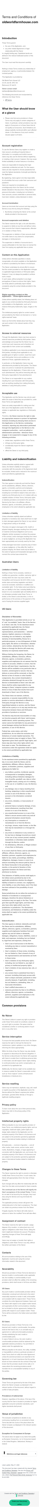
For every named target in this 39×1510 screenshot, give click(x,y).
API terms (8, 100)
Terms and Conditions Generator (24, 1493)
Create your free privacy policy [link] (19, 1502)
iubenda (19, 1473)
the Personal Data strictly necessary (21, 1475)
